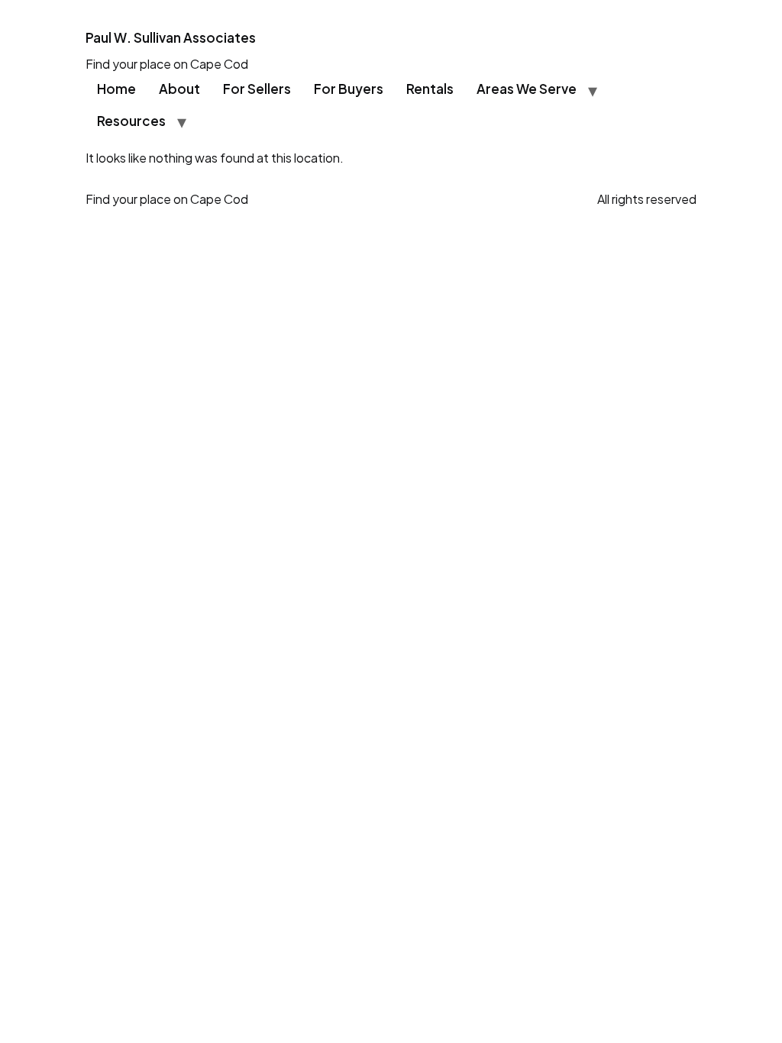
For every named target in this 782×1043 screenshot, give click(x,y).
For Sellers (257, 88)
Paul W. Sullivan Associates (171, 37)
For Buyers (348, 88)
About (179, 88)
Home (116, 88)
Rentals (430, 88)
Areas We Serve (527, 88)
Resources (131, 120)
